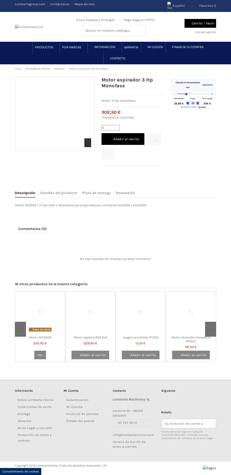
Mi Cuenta (74, 407)
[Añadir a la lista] (153, 139)
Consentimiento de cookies (20, 471)
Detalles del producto (58, 193)
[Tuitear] (109, 171)
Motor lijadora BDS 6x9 (90, 337)
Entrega (24, 414)
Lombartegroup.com (30, 4)
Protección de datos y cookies (34, 438)
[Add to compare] (108, 154)
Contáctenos (60, 4)
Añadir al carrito (126, 139)
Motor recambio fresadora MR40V (190, 339)
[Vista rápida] (47, 331)
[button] (45, 47)
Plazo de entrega (96, 193)
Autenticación (77, 400)
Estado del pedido (80, 421)
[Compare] (41, 331)
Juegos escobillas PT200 (140, 337)
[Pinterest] (115, 171)
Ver (40, 355)
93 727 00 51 (127, 423)
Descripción (25, 193)
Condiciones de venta (34, 407)
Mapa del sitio (84, 4)
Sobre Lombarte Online (36, 400)
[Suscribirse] (211, 423)
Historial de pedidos (82, 414)
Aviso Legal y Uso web (35, 428)
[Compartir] (104, 171)
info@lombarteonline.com (133, 435)
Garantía (24, 421)
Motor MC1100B (40, 337)
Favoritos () (207, 6)
